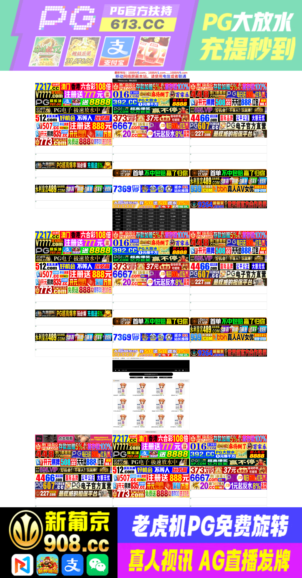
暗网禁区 (162, 226)
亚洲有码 (162, 210)
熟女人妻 (140, 226)
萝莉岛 (184, 222)
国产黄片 (128, 226)
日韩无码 (184, 229)
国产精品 (128, 210)
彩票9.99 (162, 219)
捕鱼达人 (128, 219)
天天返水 (184, 219)
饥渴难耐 (140, 216)
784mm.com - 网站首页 (127, 81)
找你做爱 (151, 216)
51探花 (151, 222)
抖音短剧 (128, 222)
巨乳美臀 (151, 213)
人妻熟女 (162, 213)
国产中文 (128, 229)
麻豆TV (140, 222)
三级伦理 (128, 213)
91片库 (162, 222)
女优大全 (173, 222)
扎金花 (173, 219)
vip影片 (136, 377)
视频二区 (117, 213)
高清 (176, 370)
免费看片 (117, 229)
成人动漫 (184, 210)
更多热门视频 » (184, 381)
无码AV (118, 222)
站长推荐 (117, 216)
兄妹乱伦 (140, 229)
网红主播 (140, 210)
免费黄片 (151, 226)
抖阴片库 (117, 226)
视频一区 (117, 210)
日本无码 (151, 210)
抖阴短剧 (173, 229)
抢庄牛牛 (140, 219)
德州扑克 (151, 219)
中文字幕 (140, 213)
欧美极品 (173, 210)
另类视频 (184, 213)
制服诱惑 (184, 226)
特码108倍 (151, 377)
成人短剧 (151, 229)
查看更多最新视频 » (151, 432)
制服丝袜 (173, 213)
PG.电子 (165, 377)
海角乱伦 (173, 226)
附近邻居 (128, 216)
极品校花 (162, 229)
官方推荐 (117, 219)
